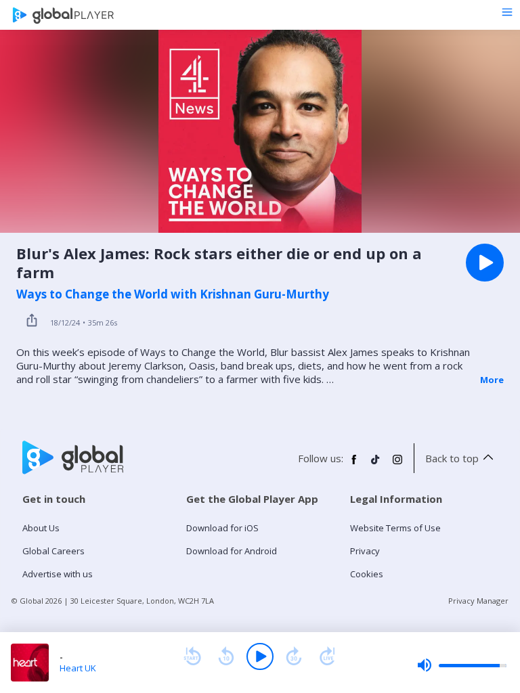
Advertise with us (57, 574)
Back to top (452, 458)
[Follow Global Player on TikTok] (375, 464)
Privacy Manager (478, 600)
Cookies (366, 574)
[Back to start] (192, 656)
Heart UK (78, 668)
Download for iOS (222, 528)
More (492, 380)
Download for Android (231, 551)
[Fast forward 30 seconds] (293, 656)
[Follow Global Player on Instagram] (397, 464)
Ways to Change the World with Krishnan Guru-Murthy (172, 294)
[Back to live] (327, 656)
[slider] (462, 665)
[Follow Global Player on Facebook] (354, 464)
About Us (41, 528)
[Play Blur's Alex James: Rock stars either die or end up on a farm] (485, 263)
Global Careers (53, 551)
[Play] (260, 656)
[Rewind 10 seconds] (226, 656)
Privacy (365, 551)
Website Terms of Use (395, 528)
